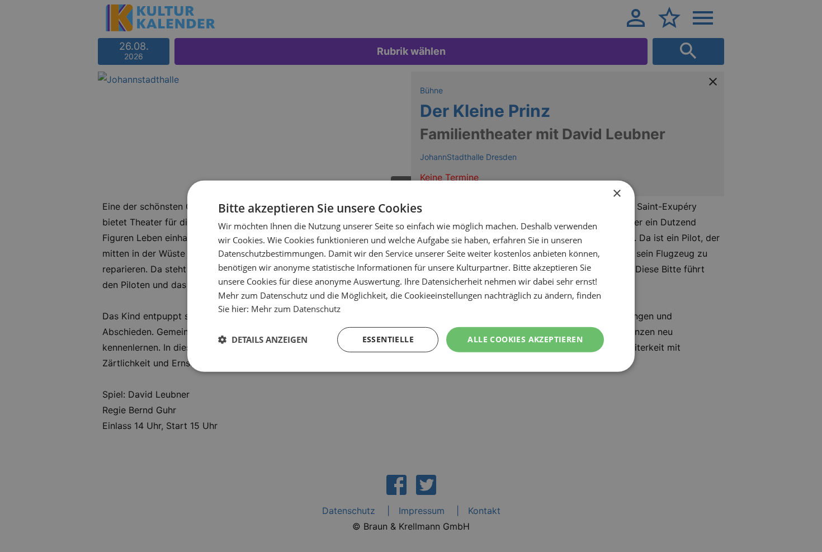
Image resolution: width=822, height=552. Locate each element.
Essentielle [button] (388, 339)
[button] (263, 339)
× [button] (616, 193)
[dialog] (411, 275)
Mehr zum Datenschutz (296, 308)
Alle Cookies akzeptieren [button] (525, 339)
